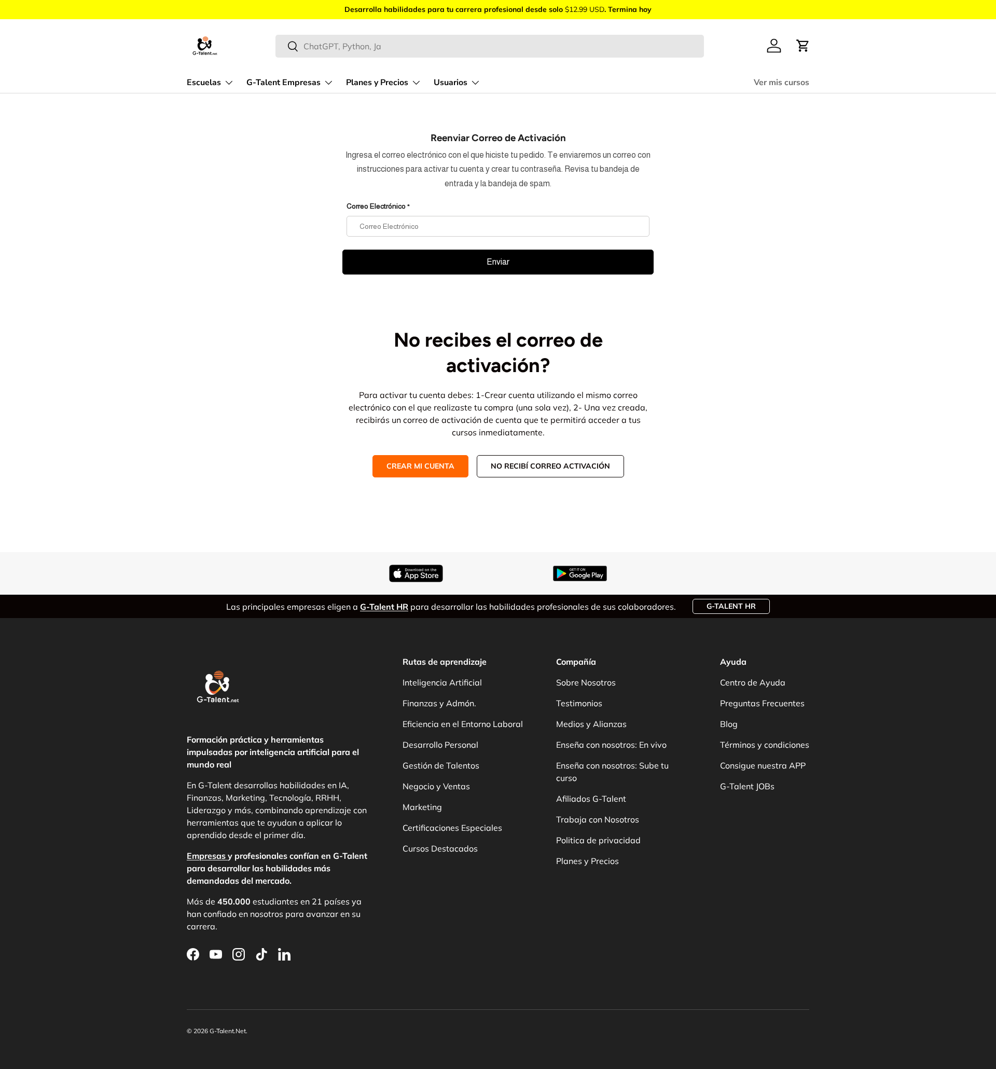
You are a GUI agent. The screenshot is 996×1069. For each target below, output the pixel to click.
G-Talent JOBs (747, 786)
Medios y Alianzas (591, 724)
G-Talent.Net (228, 1031)
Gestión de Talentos (441, 765)
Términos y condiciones (764, 744)
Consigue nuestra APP (763, 765)
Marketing (422, 807)
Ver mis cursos (781, 82)
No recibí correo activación (550, 466)
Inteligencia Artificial (442, 682)
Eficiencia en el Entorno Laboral (463, 724)
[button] (803, 45)
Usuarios (450, 82)
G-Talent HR (731, 606)
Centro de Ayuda (752, 682)
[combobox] (489, 46)
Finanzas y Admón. (439, 703)
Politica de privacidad (598, 840)
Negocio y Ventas (436, 786)
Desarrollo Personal (440, 744)
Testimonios (579, 703)
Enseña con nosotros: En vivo (611, 744)
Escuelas (204, 82)
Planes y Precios (377, 82)
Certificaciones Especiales (452, 828)
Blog (729, 724)
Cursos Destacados (440, 848)
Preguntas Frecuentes (762, 703)
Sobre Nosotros (586, 682)
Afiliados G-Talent (591, 798)
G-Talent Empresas (283, 82)
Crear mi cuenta (420, 466)
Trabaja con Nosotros (597, 819)
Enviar (498, 261)
